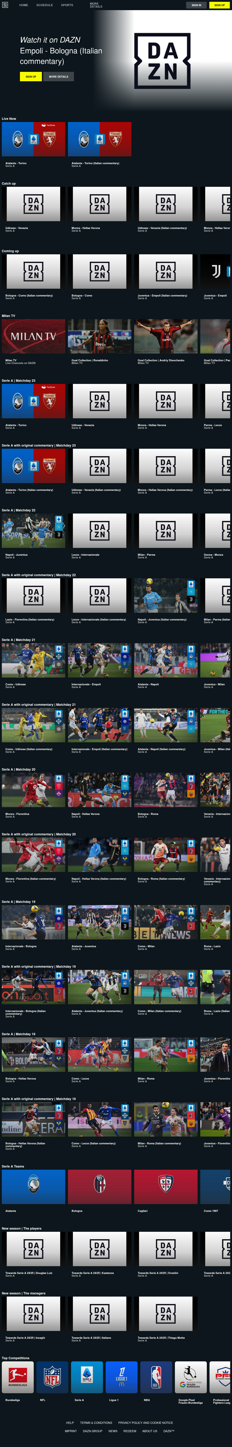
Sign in (196, 5)
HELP (70, 1423)
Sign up (219, 5)
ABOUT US (149, 1431)
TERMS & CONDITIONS (96, 1423)
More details (96, 5)
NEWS (113, 1431)
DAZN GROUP (92, 1431)
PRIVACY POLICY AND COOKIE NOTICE (145, 1423)
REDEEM (129, 1431)
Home (23, 5)
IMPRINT (71, 1431)
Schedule (44, 5)
